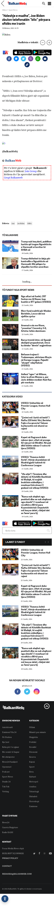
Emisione (33, 806)
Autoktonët (7, 727)
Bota (31, 771)
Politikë (32, 742)
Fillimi (4, 10)
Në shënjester (8, 756)
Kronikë (32, 747)
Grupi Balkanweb (13, 177)
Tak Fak (5, 786)
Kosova (32, 756)
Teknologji (34, 791)
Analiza (32, 786)
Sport (32, 766)
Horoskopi (34, 801)
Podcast (6, 771)
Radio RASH (7, 832)
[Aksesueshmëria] (4, 898)
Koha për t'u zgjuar (10, 747)
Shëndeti (33, 796)
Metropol (33, 781)
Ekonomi (33, 752)
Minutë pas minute (37, 732)
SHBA (29, 223)
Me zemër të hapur (10, 752)
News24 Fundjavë (10, 761)
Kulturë (32, 776)
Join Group (31, 171)
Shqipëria (33, 737)
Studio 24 (6, 781)
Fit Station (7, 737)
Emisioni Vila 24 (9, 732)
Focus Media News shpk (13, 848)
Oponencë (6, 766)
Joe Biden (20, 223)
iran (13, 223)
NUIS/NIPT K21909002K (13, 853)
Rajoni (32, 761)
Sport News (13, 10)
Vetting (5, 791)
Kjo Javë (5, 742)
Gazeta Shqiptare (10, 827)
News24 (5, 822)
